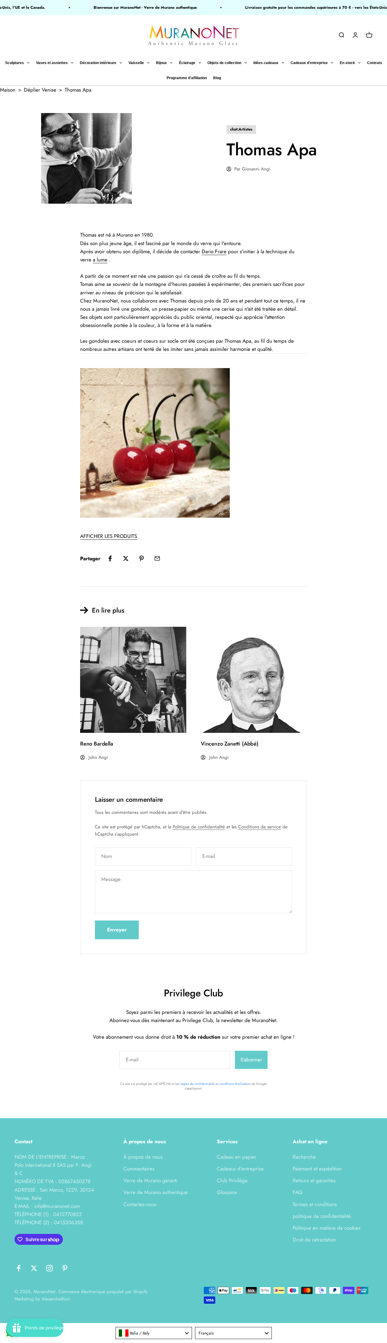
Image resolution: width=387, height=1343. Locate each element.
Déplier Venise (40, 89)
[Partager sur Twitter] (126, 558)
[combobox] (153, 1333)
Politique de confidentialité (199, 827)
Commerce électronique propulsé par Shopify (103, 1291)
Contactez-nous (139, 1204)
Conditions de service (259, 827)
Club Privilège (232, 1180)
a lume (100, 259)
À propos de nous (143, 1156)
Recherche (304, 1156)
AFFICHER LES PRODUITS (108, 536)
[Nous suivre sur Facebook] (19, 1268)
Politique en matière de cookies (326, 1227)
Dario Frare (214, 251)
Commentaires (138, 1168)
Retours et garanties (314, 1180)
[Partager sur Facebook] (110, 558)
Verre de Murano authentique (155, 1192)
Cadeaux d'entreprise (240, 1168)
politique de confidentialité (322, 1216)
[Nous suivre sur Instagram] (49, 1268)
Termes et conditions (315, 1204)
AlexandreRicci (56, 1299)
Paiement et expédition (317, 1168)
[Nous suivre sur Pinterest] (65, 1268)
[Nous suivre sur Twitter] (34, 1268)
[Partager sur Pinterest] (141, 558)
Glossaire (227, 1192)
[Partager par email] (157, 558)
